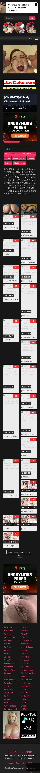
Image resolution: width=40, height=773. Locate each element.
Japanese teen (9, 663)
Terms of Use (13, 763)
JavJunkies (8, 631)
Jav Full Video (26, 680)
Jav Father (25, 657)
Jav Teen (7, 699)
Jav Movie (25, 650)
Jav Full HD (8, 627)
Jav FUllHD (8, 690)
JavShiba (24, 663)
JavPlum (24, 654)
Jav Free (7, 647)
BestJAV (7, 660)
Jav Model (25, 660)
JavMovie (24, 709)
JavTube (7, 634)
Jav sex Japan (26, 690)
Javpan (23, 699)
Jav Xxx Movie (9, 670)
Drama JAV (8, 693)
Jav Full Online (26, 641)
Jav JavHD (25, 696)
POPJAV (24, 634)
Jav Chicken (25, 683)
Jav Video (8, 683)
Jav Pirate (24, 693)
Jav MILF (24, 703)
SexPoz (7, 657)
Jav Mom (7, 650)
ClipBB (6, 686)
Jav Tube (7, 703)
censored (14, 154)
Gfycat (23, 706)
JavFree (24, 627)
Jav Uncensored (10, 709)
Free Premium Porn (28, 673)
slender (31, 158)
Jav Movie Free (10, 706)
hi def (7, 158)
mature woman (19, 158)
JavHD (23, 637)
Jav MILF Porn (9, 637)
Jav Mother (8, 654)
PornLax (24, 676)
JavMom (7, 644)
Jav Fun (7, 696)
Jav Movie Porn (27, 670)
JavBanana (8, 667)
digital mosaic (19, 163)
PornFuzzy (25, 644)
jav (6, 154)
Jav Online (8, 641)
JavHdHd (24, 631)
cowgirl (8, 163)
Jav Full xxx (25, 667)
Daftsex (7, 676)
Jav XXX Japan (27, 647)
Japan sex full (26, 686)
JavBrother (8, 673)
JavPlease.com (20, 752)
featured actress (28, 154)
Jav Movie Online (10, 680)
